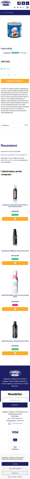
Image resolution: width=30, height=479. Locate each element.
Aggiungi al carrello (15, 81)
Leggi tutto (15, 309)
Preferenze (15, 473)
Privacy (10, 477)
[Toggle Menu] (27, 7)
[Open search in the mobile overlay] (27, 3)
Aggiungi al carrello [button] (15, 219)
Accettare (15, 464)
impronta (19, 477)
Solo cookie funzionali (15, 468)
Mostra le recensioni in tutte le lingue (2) (14, 155)
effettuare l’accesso (10, 160)
